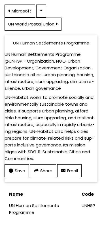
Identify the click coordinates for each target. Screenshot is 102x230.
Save (19, 171)
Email (67, 170)
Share (45, 171)
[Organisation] (41, 11)
